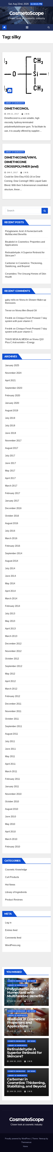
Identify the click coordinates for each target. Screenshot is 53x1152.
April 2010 (10, 831)
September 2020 (13, 388)
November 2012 (13, 651)
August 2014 (11, 561)
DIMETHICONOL (16, 108)
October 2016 (12, 516)
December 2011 (13, 704)
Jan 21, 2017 (13, 114)
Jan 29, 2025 (15, 1091)
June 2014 (10, 576)
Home (25, 1146)
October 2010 (12, 801)
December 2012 (13, 643)
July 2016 (10, 531)
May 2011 (10, 756)
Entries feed (11, 930)
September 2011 (13, 726)
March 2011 (11, 771)
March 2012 (11, 689)
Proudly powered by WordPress (18, 1139)
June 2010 (10, 816)
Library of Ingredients (14, 103)
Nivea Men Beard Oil (26, 310)
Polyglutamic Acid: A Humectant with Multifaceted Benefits (25, 992)
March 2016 (11, 538)
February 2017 (12, 493)
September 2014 (13, 553)
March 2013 (11, 636)
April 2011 (10, 764)
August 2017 (11, 448)
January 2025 (12, 365)
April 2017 (10, 478)
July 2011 (10, 741)
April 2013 (10, 628)
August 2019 (11, 410)
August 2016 (11, 523)
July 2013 (10, 613)
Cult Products (12, 877)
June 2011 (10, 749)
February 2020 (12, 395)
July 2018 (10, 425)
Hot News (10, 884)
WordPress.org (12, 945)
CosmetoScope (26, 13)
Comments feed (13, 937)
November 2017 (13, 440)
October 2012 (12, 658)
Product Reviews (14, 899)
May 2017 (10, 470)
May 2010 (10, 824)
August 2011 (11, 734)
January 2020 (12, 403)
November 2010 (13, 794)
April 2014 (10, 591)
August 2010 (11, 809)
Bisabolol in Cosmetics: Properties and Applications (26, 1022)
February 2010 (12, 846)
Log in (8, 922)
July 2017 (10, 455)
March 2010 (11, 839)
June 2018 (10, 433)
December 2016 (13, 508)
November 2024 (13, 373)
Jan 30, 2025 (15, 1001)
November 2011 (13, 711)
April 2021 (10, 380)
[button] (49, 27)
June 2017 (10, 463)
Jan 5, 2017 (12, 173)
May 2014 (10, 583)
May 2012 (10, 673)
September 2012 (13, 666)
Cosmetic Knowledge (16, 869)
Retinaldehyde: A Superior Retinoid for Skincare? (24, 1052)
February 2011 (12, 779)
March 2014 (11, 598)
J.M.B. (27, 114)
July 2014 (10, 568)
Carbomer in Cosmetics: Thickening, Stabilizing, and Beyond (26, 1082)
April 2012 (10, 681)
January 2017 (12, 501)
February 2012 (12, 696)
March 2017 (11, 485)
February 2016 (12, 546)
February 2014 (12, 606)
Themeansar (26, 1142)
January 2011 (12, 786)
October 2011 (12, 719)
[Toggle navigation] (27, 27)
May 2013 (10, 621)
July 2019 (10, 418)
